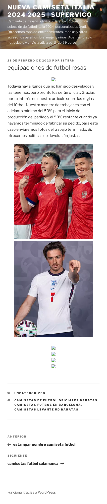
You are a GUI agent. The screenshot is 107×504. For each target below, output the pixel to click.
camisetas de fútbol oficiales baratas (56, 400)
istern (68, 60)
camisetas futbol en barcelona (47, 405)
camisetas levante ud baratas (46, 409)
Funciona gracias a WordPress (31, 492)
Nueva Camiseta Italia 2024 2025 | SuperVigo (51, 11)
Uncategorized (30, 393)
